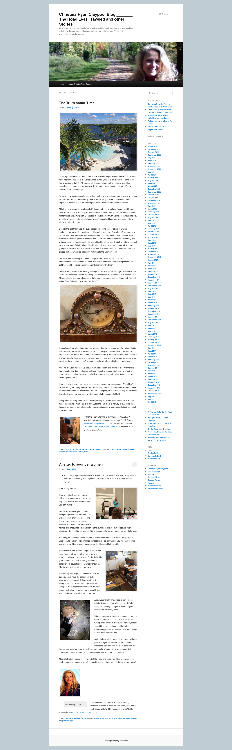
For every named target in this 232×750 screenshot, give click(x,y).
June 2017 (152, 265)
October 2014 (153, 342)
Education (109, 718)
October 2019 (153, 214)
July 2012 (151, 396)
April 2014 (152, 353)
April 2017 (152, 268)
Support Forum (154, 480)
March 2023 (152, 186)
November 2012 (154, 387)
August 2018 (153, 237)
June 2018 (152, 243)
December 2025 (154, 149)
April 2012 (152, 402)
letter (116, 718)
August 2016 (153, 288)
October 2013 (153, 368)
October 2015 (153, 316)
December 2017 (154, 251)
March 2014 (152, 356)
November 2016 (154, 280)
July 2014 (151, 348)
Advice (96, 718)
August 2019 (153, 217)
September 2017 (154, 257)
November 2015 (154, 314)
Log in (150, 450)
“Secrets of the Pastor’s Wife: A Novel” (101, 426)
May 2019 (151, 223)
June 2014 (152, 351)
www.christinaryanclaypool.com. (98, 423)
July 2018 (151, 240)
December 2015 (154, 311)
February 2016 (153, 305)
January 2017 (153, 274)
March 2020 (152, 209)
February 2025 (153, 163)
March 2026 (152, 146)
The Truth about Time (76, 102)
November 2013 (154, 365)
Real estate (63, 452)
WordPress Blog (154, 485)
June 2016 (152, 294)
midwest (131, 449)
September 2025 (154, 155)
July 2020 (151, 206)
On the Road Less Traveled (76, 718)
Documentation (154, 471)
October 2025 (153, 152)
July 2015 (151, 325)
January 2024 (153, 177)
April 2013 (152, 373)
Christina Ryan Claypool (158, 468)
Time (86, 452)
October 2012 (153, 390)
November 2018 (154, 231)
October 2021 (153, 197)
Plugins (151, 474)
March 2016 (152, 302)
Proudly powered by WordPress (116, 740)
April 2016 (152, 299)
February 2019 (153, 228)
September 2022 (154, 192)
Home (62, 84)
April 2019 (152, 226)
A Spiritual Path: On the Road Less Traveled (83, 449)
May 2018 (151, 245)
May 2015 (151, 331)
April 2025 (152, 160)
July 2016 (151, 291)
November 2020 (154, 203)
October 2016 (153, 282)
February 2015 (153, 336)
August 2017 (153, 260)
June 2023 (152, 183)
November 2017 (154, 254)
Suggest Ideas (154, 477)
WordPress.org (154, 458)
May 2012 (151, 399)
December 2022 (154, 189)
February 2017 (153, 271)
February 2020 (153, 211)
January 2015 (153, 339)
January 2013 (153, 382)
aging (109, 449)
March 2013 (152, 376)
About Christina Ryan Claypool (80, 84)
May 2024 (151, 172)
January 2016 (153, 308)
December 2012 (154, 385)
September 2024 (154, 169)
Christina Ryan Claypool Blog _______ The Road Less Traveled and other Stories (96, 19)
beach (114, 449)
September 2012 (154, 393)
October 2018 (153, 234)
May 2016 (151, 297)
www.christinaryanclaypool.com (83, 712)
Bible (119, 449)
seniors (80, 452)
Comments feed (154, 456)
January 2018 (153, 248)
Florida (124, 449)
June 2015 (152, 328)
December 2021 (154, 194)
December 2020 (154, 200)
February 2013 (153, 379)
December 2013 (154, 362)
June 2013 (152, 370)
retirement (73, 452)
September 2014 (154, 345)
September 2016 (154, 285)
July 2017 (151, 263)
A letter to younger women (81, 464)
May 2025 (151, 157)
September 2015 (154, 319)
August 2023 (153, 180)
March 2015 (152, 334)
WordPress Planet (155, 488)
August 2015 (153, 322)
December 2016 (154, 277)
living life (121, 718)
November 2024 (154, 166)
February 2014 (153, 359)
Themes (151, 483)
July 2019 (151, 220)
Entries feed (153, 453)
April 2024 (152, 174)
